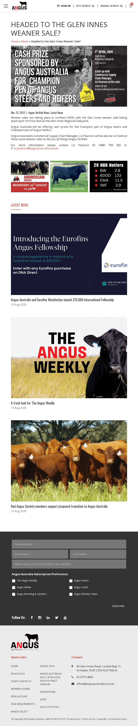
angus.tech (47, 666)
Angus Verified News (38, 113)
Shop (43, 699)
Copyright (102, 719)
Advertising (47, 691)
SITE (83, 5)
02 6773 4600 (85, 677)
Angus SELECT (19, 711)
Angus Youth (81, 587)
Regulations (19, 696)
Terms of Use (88, 719)
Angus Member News (86, 593)
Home (15, 41)
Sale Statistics (49, 707)
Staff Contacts (21, 681)
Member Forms (20, 688)
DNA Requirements (23, 703)
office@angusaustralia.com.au (95, 684)
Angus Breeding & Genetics (32, 593)
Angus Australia (36, 719)
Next (130, 176)
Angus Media (24, 587)
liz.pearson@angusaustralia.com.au (36, 148)
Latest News (56, 113)
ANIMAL (109, 5)
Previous (7, 176)
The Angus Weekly (27, 580)
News (24, 41)
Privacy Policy (73, 719)
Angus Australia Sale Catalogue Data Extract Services (50, 679)
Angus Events (81, 580)
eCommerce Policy (118, 719)
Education (18, 673)
